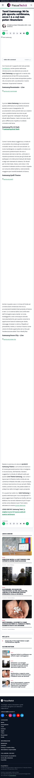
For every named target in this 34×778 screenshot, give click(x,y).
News (3, 557)
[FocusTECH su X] (6, 715)
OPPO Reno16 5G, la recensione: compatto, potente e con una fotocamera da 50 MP (17, 1)
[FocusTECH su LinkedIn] (14, 715)
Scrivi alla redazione (7, 758)
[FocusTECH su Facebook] (2, 715)
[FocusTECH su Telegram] (22, 715)
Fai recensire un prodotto (8, 756)
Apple (2, 731)
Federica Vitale (13, 25)
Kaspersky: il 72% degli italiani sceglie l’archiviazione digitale (17, 641)
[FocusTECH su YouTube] (18, 715)
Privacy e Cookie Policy (7, 747)
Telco (2, 733)
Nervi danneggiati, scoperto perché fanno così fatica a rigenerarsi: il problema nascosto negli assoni (20, 685)
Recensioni (4, 735)
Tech (2, 726)
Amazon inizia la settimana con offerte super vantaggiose (16, 560)
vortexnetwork (12, 775)
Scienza (3, 729)
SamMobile (6, 68)
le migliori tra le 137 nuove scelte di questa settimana (13, 511)
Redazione (4, 743)
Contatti (3, 745)
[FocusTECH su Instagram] (10, 715)
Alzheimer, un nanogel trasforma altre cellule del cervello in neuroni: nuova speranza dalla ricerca (14, 591)
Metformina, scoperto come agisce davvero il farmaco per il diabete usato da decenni (16, 623)
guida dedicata (20, 505)
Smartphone (4, 724)
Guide (2, 737)
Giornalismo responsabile (8, 749)
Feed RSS (3, 760)
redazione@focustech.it (8, 711)
